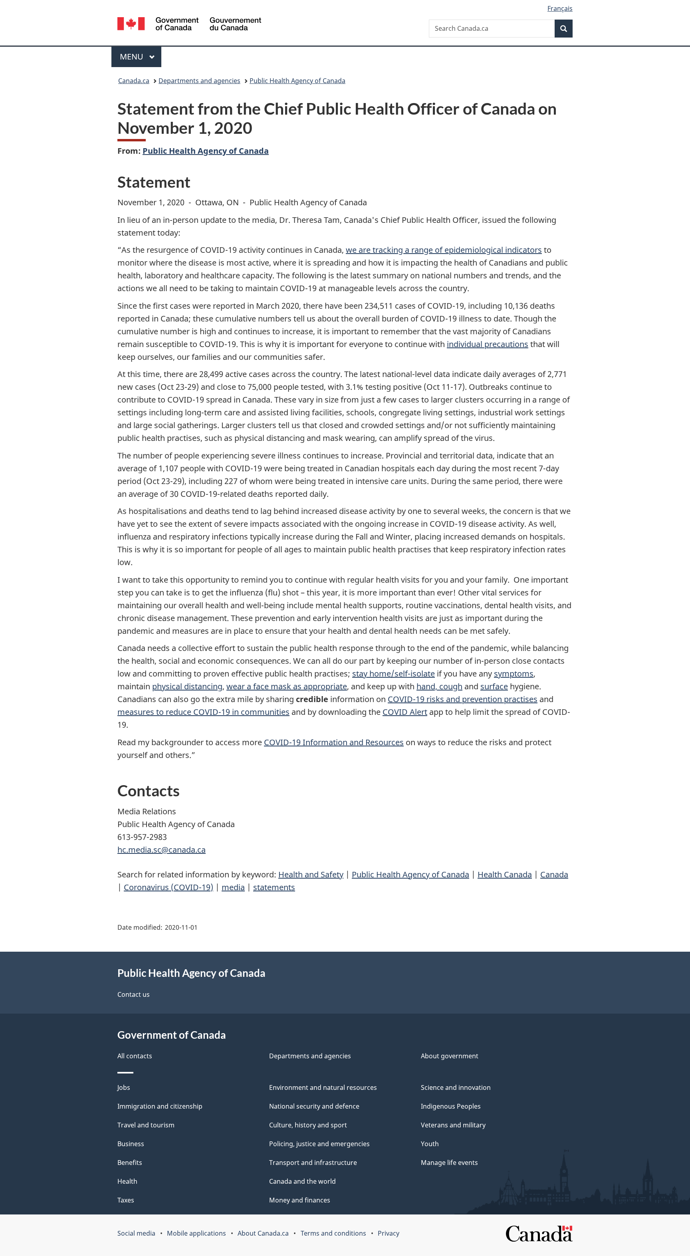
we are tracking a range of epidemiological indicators (444, 249)
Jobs (123, 1087)
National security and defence (314, 1106)
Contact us (133, 994)
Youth (430, 1143)
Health (127, 1181)
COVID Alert (405, 711)
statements (274, 887)
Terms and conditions (333, 1233)
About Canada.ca (263, 1233)
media (233, 887)
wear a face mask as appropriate (286, 686)
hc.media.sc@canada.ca (161, 849)
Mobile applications (196, 1233)
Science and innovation (456, 1087)
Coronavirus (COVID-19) (168, 887)
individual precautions (487, 344)
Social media (136, 1233)
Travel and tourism (145, 1125)
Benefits (129, 1162)
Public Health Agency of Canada (297, 80)
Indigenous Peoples (451, 1106)
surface (494, 686)
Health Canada (505, 874)
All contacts (134, 1056)
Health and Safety (310, 874)
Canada (554, 874)
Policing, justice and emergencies (319, 1143)
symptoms (513, 673)
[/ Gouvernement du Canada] (189, 25)
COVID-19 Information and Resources (334, 742)
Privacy (388, 1233)
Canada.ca (133, 80)
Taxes (125, 1200)
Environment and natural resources (323, 1087)
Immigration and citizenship (159, 1106)
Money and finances (299, 1200)
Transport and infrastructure (313, 1162)
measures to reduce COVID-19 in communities (203, 711)
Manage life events (449, 1162)
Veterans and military (453, 1125)
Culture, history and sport (308, 1125)
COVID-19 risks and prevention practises (462, 699)
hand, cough (439, 686)
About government (449, 1056)
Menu (132, 56)
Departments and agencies (199, 80)
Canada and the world (302, 1181)
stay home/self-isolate (393, 673)
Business (130, 1143)
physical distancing (187, 686)
